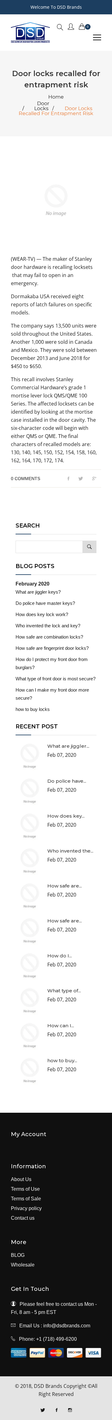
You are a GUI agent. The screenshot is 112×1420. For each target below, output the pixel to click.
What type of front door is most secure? (56, 678)
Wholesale (23, 1264)
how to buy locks (33, 709)
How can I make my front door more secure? (52, 694)
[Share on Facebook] (68, 479)
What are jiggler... (68, 746)
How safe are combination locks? (49, 636)
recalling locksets (73, 267)
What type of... (64, 991)
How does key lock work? (42, 614)
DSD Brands (48, 1386)
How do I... (59, 956)
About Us (21, 1179)
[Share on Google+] (94, 479)
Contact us (23, 1218)
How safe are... (64, 886)
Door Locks (41, 106)
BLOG (18, 1255)
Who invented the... (70, 851)
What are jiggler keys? (38, 592)
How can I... (60, 1026)
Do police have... (66, 781)
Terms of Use (25, 1189)
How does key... (66, 816)
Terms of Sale (26, 1198)
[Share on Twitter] (80, 479)
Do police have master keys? (45, 603)
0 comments (25, 478)
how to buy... (62, 1060)
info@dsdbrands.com (66, 1325)
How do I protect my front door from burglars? (52, 663)
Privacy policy (26, 1208)
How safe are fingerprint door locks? (52, 648)
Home (56, 97)
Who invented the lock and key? (48, 625)
